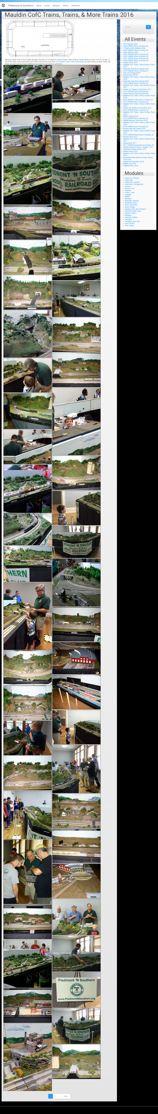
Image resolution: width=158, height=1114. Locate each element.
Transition (128, 219)
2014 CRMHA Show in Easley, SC (135, 118)
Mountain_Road (131, 203)
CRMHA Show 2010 (130, 166)
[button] (59, 39)
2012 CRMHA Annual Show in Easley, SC (138, 135)
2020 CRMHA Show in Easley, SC (135, 61)
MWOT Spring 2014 (130, 116)
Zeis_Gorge (129, 225)
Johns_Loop (129, 192)
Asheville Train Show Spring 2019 (136, 69)
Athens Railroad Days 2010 (133, 162)
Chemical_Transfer (132, 178)
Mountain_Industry (132, 201)
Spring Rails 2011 (130, 143)
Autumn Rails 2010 (130, 151)
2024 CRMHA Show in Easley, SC (135, 50)
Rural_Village (130, 207)
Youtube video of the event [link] (71, 62)
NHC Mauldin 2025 (130, 44)
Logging (128, 195)
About (39, 6)
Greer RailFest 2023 (131, 52)
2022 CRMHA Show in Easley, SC (135, 56)
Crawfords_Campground (134, 184)
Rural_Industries (131, 205)
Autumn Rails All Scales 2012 (134, 129)
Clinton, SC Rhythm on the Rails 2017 (137, 89)
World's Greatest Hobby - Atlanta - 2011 (138, 147)
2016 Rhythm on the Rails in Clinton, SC (138, 100)
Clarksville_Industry (132, 182)
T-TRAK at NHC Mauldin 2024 (134, 48)
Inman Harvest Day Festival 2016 (136, 94)
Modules (56, 6)
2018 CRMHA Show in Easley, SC (135, 83)
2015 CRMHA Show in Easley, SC (135, 110)
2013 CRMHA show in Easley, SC (135, 126)
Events (47, 6)
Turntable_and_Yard (132, 221)
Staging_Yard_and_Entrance (135, 209)
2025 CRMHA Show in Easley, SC (135, 46)
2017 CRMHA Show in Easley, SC (135, 91)
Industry (128, 190)
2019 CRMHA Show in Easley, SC (135, 71)
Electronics (76, 6)
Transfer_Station (131, 217)
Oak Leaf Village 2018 (131, 73)
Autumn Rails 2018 (130, 75)
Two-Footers (130, 223)
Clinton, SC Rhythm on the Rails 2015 (137, 108)
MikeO (127, 197)
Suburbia (128, 215)
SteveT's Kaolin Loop (133, 211)
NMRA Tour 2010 (129, 164)
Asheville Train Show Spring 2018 (136, 81)
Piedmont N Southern (21, 5)
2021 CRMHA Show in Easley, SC (135, 58)
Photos (65, 6)
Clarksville (129, 180)
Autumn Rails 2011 (130, 137)
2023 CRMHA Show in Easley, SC (135, 54)
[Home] (4, 5)
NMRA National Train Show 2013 (135, 120)
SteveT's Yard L (131, 213)
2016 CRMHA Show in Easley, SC (135, 102)
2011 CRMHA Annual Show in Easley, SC (138, 145)
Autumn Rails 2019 (130, 63)
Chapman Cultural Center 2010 (134, 149)
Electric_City (129, 188)
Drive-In (128, 186)
